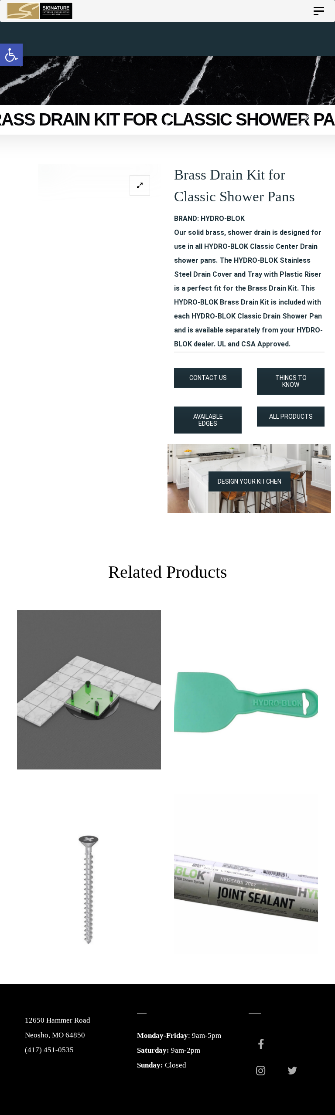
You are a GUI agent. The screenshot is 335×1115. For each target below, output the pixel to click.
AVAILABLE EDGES (208, 420)
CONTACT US (208, 377)
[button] (11, 55)
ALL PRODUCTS (291, 416)
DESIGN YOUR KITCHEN (249, 481)
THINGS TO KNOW (291, 381)
